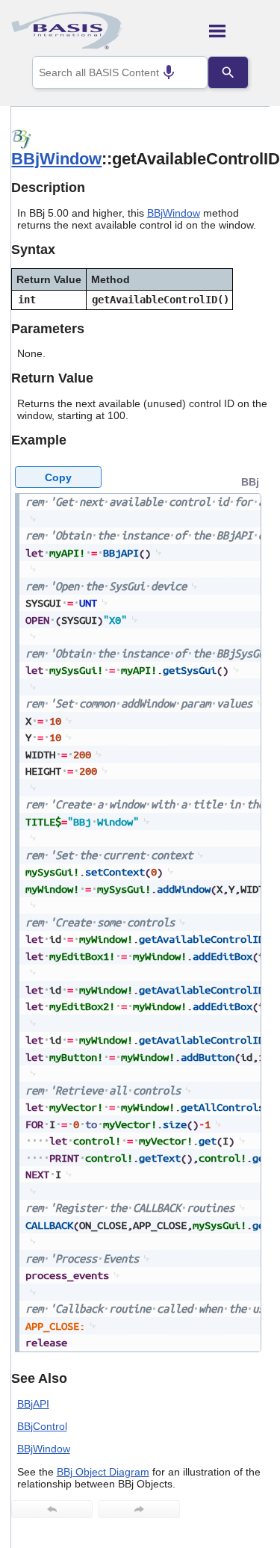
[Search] (228, 72)
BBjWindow (56, 158)
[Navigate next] (139, 1509)
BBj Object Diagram (103, 1472)
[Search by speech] (168, 72)
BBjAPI (33, 1404)
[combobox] (120, 72)
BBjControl (42, 1426)
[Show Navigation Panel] (239, 31)
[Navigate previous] (52, 1509)
